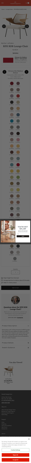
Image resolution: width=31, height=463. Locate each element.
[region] (15, 450)
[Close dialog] (29, 221)
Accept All (15, 459)
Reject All (15, 455)
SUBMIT (23, 236)
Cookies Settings (15, 450)
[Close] (29, 439)
